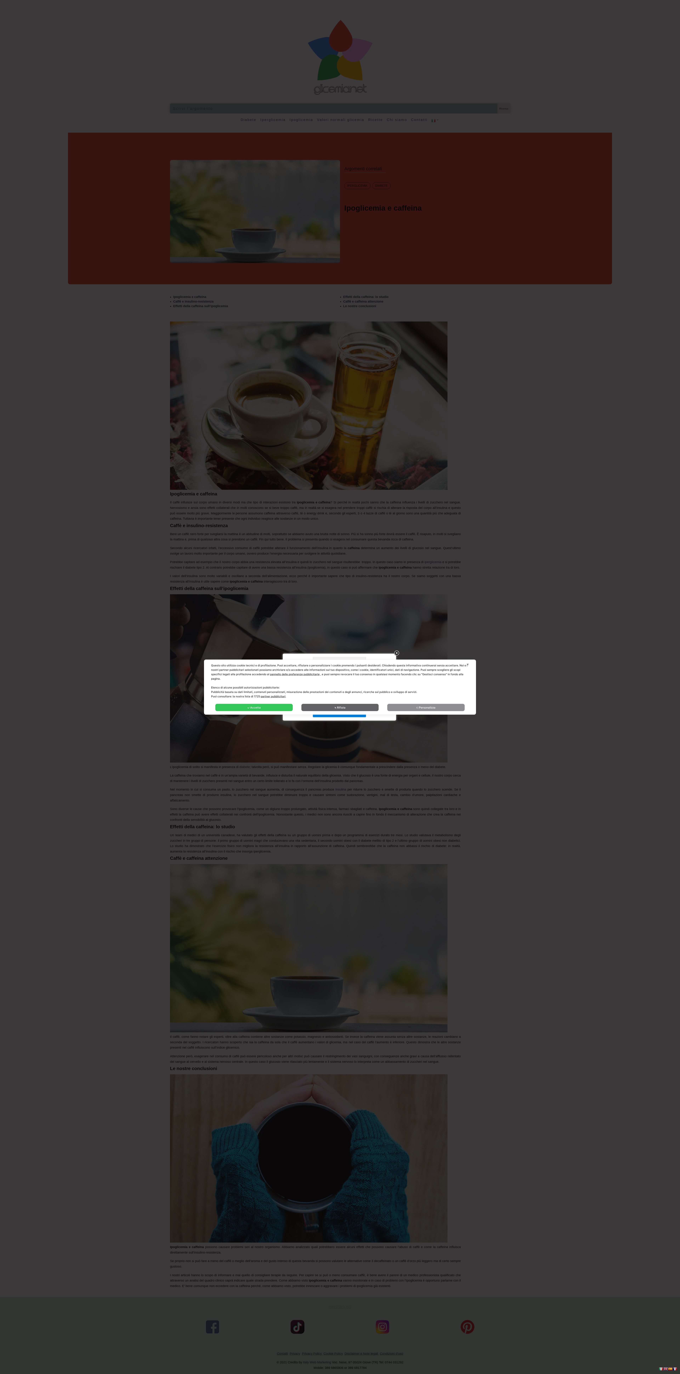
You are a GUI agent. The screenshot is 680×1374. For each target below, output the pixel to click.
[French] (675, 1368)
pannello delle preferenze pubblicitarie (295, 674)
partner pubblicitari (273, 696)
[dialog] (340, 687)
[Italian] (661, 1368)
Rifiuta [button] (341, 707)
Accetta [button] (255, 707)
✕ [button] (468, 664)
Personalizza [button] (427, 707)
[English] (666, 1368)
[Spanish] (670, 1368)
